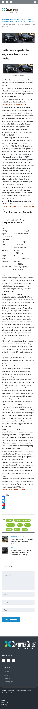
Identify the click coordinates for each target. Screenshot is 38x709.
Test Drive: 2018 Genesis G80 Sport (13, 490)
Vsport (25, 529)
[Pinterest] (18, 504)
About (3, 700)
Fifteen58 (4, 693)
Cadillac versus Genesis (22, 520)
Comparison (10, 525)
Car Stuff (6, 675)
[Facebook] (18, 497)
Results (9, 529)
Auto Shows (7, 678)
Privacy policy (5, 702)
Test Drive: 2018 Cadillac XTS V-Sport (14, 105)
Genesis (27, 525)
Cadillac (9, 520)
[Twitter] (18, 501)
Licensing (4, 705)
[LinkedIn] (18, 507)
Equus (20, 525)
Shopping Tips (8, 682)
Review (17, 529)
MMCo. (11, 693)
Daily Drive (7, 672)
